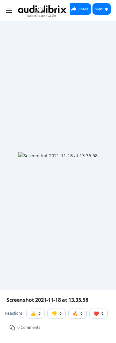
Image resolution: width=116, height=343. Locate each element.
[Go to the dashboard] (42, 11)
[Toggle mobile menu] (9, 10)
